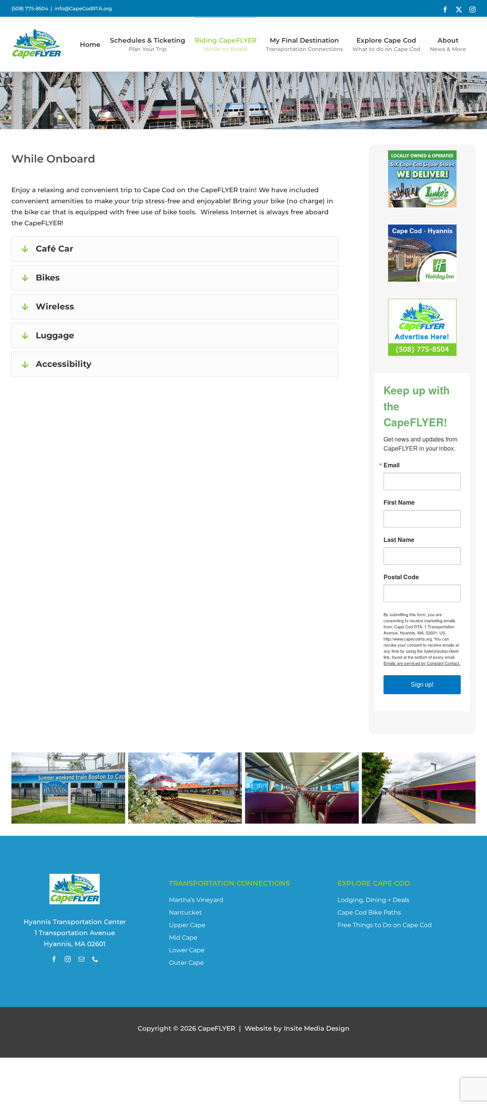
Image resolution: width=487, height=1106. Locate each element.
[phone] (95, 959)
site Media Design (317, 1028)
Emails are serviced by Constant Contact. (422, 663)
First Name (399, 502)
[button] (175, 249)
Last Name (399, 540)
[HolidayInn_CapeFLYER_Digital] (422, 230)
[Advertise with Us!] (422, 304)
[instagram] (68, 959)
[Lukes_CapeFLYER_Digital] (422, 155)
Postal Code (401, 577)
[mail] (81, 959)
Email (391, 465)
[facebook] (54, 959)
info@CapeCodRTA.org (83, 8)
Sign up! (422, 684)
